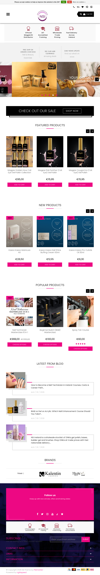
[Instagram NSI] (47, 514)
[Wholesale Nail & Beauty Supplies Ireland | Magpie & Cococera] (42, 15)
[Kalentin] (50, 473)
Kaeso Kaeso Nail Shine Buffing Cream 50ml (50, 251)
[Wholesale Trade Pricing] (56, 527)
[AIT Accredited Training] (43, 527)
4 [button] (53, 95)
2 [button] (45, 95)
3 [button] (49, 95)
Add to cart (19, 185)
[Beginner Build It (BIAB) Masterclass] (50, 311)
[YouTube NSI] (52, 514)
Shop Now (72, 110)
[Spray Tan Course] (80, 311)
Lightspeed (21, 572)
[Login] (87, 7)
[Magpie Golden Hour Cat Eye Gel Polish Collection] (19, 151)
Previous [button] (3, 79)
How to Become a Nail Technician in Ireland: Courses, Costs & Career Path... (60, 386)
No (69, 2)
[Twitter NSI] (42, 514)
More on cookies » (79, 2)
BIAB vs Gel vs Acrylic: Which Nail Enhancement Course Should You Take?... (60, 412)
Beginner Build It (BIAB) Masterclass (50, 331)
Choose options (19, 344)
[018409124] (74, 7)
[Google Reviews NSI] (62, 514)
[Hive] (20, 473)
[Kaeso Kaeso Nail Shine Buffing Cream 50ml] (50, 231)
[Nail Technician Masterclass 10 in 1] (19, 311)
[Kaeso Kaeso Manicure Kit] (19, 231)
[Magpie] (79, 473)
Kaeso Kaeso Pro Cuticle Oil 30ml (80, 251)
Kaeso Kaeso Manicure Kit (19, 251)
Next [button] (97, 79)
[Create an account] (91, 7)
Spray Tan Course (80, 330)
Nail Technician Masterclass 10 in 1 (19, 331)
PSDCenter (38, 570)
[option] (50, 79)
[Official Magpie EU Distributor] (29, 527)
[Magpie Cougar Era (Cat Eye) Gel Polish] (80, 151)
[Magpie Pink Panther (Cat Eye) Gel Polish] (50, 151)
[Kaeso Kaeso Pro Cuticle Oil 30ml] (80, 231)
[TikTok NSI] (57, 514)
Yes (63, 2)
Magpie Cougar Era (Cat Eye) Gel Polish (80, 171)
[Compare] (78, 7)
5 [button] (56, 95)
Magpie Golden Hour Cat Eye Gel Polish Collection (19, 171)
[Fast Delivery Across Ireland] (70, 527)
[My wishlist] (83, 7)
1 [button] (42, 95)
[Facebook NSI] (37, 514)
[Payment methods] (69, 569)
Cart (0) (89, 14)
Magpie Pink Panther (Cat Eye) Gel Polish (50, 171)
